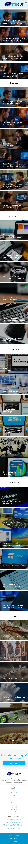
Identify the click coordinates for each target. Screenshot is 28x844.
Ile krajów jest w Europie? (13, 657)
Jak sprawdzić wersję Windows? (11, 523)
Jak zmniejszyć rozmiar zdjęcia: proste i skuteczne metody (13, 277)
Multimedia (14, 483)
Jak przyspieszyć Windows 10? (14, 819)
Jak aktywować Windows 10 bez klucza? (13, 502)
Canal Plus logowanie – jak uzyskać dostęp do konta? (14, 75)
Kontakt (14, 795)
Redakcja (14, 793)
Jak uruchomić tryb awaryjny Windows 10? (12, 544)
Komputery (14, 216)
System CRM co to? (10, 391)
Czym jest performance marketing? (12, 473)
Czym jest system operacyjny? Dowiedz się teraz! (13, 236)
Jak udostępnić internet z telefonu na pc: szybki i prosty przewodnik (13, 257)
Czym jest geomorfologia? (13, 637)
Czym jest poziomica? (11, 720)
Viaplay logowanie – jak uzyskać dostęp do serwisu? (14, 39)
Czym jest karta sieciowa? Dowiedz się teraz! (13, 298)
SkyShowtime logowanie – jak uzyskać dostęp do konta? (13, 186)
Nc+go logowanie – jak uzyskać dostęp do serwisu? (13, 57)
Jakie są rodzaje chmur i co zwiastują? (14, 698)
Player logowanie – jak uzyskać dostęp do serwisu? (12, 206)
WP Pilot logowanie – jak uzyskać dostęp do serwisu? (14, 21)
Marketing (14, 349)
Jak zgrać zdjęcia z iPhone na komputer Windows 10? (13, 606)
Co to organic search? (14, 822)
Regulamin (14, 841)
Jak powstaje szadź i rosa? (13, 678)
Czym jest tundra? (10, 740)
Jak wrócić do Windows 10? (13, 566)
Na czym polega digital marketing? (12, 431)
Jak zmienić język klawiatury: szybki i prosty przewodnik (13, 319)
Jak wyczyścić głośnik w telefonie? (12, 340)
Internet (14, 83)
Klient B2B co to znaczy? (12, 453)
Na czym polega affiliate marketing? (12, 369)
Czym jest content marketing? (10, 411)
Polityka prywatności (14, 835)
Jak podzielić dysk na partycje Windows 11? (11, 585)
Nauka (14, 616)
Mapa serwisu (14, 838)
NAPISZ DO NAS (14, 763)
